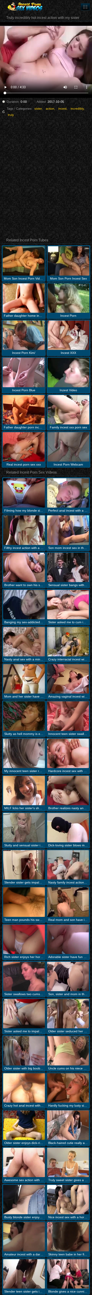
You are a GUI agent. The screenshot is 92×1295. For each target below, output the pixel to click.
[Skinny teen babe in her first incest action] (68, 1236)
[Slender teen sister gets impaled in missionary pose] (24, 1274)
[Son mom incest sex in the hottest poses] (68, 530)
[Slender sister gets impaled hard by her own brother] (24, 864)
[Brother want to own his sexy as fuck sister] (24, 567)
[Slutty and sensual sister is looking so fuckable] (24, 827)
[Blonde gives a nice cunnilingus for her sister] (68, 1274)
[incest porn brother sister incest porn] (85, 6)
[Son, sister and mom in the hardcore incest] (68, 976)
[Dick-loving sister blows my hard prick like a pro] (68, 827)
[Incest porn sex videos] (27, 6)
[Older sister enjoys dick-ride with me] (24, 1125)
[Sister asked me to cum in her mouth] (68, 604)
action (50, 108)
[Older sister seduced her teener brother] (68, 1013)
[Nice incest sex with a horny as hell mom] (68, 1199)
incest (62, 108)
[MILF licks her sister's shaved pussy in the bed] (24, 790)
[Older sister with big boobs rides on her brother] (24, 1050)
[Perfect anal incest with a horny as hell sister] (68, 493)
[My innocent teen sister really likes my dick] (24, 753)
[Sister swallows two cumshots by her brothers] (24, 976)
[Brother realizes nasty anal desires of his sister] (68, 790)
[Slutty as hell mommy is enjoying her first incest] (24, 716)
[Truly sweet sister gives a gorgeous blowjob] (68, 1162)
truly (11, 115)
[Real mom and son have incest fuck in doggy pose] (68, 902)
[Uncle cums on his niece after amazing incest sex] (68, 1050)
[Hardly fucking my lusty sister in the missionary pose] (68, 1088)
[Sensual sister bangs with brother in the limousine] (68, 567)
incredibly (77, 108)
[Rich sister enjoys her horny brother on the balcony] (24, 939)
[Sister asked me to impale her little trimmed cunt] (24, 1013)
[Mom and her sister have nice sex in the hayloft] (24, 679)
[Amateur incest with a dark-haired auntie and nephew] (24, 1236)
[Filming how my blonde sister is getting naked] (24, 493)
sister (38, 108)
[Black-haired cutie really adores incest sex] (68, 1125)
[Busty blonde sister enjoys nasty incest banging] (24, 1199)
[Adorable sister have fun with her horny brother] (68, 939)
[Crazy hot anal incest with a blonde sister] (24, 1088)
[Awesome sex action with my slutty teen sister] (24, 1162)
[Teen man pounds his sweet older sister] (24, 902)
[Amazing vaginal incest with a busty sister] (68, 679)
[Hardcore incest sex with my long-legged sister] (68, 753)
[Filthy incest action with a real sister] (24, 530)
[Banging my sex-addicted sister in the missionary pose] (24, 604)
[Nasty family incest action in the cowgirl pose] (68, 864)
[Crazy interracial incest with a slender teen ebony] (68, 641)
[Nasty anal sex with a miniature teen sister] (24, 641)
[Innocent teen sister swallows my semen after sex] (68, 716)
